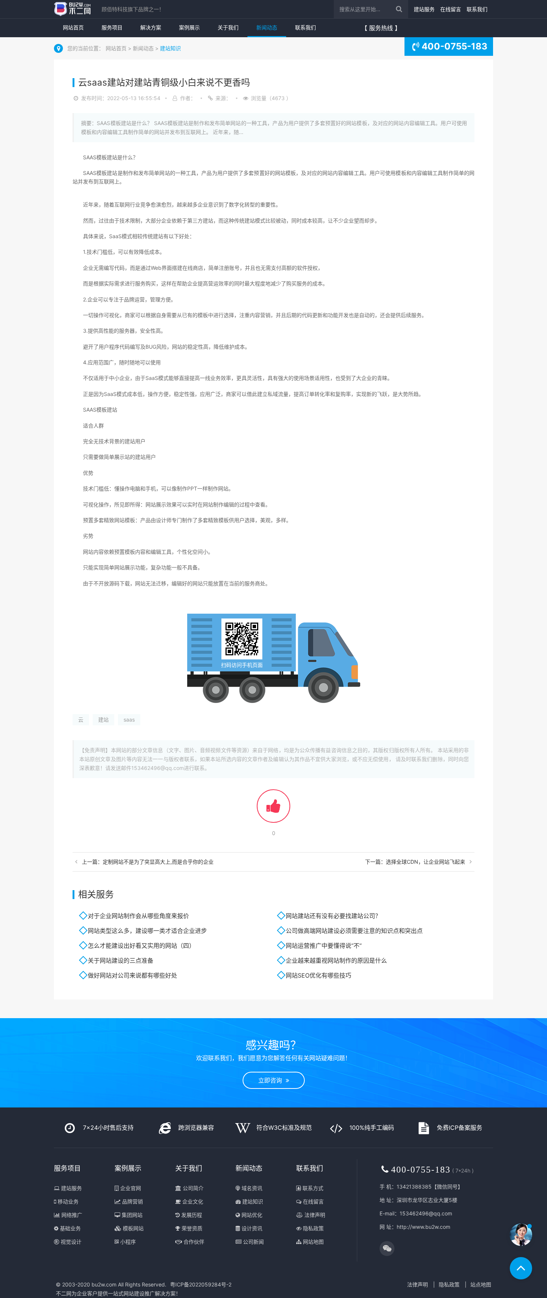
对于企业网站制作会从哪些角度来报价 (138, 916)
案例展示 (189, 27)
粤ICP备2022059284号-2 (200, 1284)
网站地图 (312, 1241)
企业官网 (130, 1188)
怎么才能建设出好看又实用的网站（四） (141, 945)
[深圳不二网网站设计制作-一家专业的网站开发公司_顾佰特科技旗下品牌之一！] (72, 9)
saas (129, 719)
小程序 (127, 1241)
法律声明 (314, 1215)
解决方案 (150, 27)
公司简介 (192, 1188)
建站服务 (424, 9)
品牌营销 (132, 1201)
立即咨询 (272, 1080)
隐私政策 (312, 1228)
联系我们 (477, 9)
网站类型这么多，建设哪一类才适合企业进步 (147, 930)
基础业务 (69, 1228)
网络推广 (71, 1215)
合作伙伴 (193, 1241)
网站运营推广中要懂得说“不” (324, 945)
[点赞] (273, 809)
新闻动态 (266, 27)
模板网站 (132, 1228)
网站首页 (73, 27)
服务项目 (112, 27)
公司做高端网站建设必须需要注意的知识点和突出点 (354, 930)
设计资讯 (251, 1228)
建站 (103, 719)
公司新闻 (252, 1241)
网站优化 (251, 1215)
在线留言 (450, 9)
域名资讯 (251, 1188)
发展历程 (191, 1215)
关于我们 (228, 27)
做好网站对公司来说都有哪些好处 (132, 975)
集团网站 (131, 1215)
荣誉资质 (191, 1228)
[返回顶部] (521, 1268)
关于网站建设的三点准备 (120, 960)
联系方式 (312, 1188)
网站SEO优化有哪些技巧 (318, 975)
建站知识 (170, 48)
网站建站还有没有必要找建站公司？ (333, 916)
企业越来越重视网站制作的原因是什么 (336, 960)
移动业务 (67, 1201)
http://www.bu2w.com (423, 1227)
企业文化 (192, 1201)
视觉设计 (70, 1241)
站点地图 (480, 1284)
